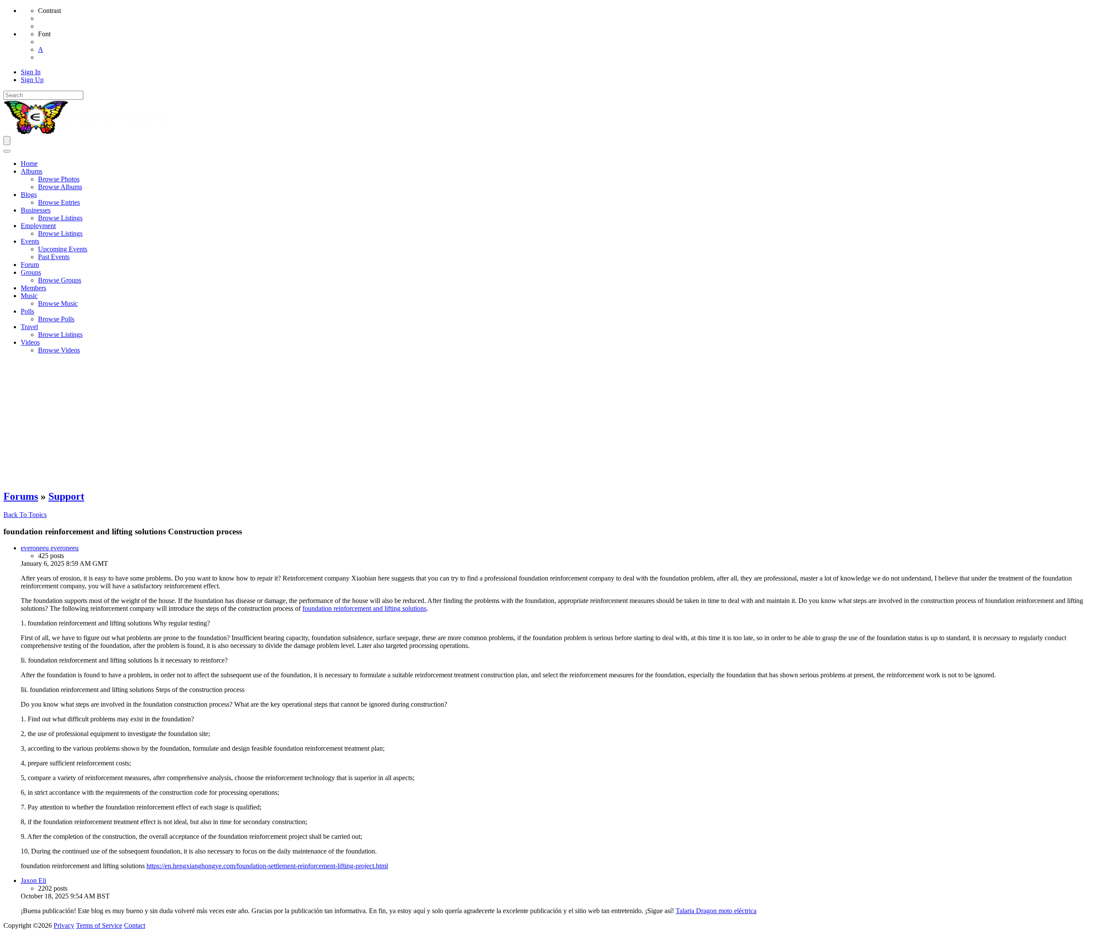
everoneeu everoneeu (50, 548)
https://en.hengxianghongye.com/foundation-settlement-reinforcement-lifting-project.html (267, 866)
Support (66, 496)
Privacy (64, 925)
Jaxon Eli (33, 880)
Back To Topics (25, 514)
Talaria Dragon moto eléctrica (716, 910)
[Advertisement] (553, 421)
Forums (20, 496)
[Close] (6, 151)
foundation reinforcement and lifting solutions (364, 608)
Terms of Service (99, 925)
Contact (134, 925)
